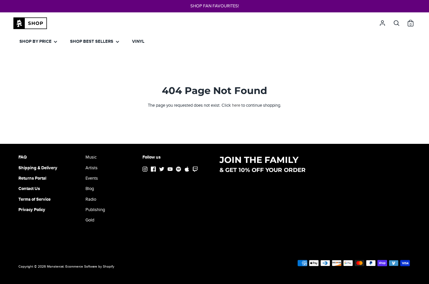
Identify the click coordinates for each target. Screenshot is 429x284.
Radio (90, 199)
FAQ (22, 157)
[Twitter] (162, 170)
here (236, 105)
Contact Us (29, 188)
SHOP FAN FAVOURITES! (214, 6)
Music (91, 157)
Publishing (95, 209)
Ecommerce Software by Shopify (89, 267)
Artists (91, 168)
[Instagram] (145, 170)
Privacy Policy (31, 209)
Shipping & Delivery (37, 168)
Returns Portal (32, 178)
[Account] (382, 21)
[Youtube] (171, 170)
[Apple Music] (187, 170)
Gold (89, 220)
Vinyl (138, 41)
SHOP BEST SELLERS (92, 41)
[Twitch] (196, 170)
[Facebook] (154, 170)
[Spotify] (179, 170)
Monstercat (55, 267)
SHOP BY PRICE (36, 41)
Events (91, 178)
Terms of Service (34, 199)
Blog (89, 188)
